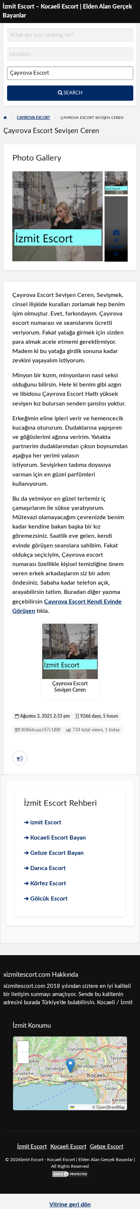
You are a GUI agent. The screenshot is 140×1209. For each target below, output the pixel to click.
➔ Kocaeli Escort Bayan (55, 838)
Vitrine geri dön (70, 1205)
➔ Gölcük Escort (46, 899)
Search (72, 93)
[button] (70, 1065)
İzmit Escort (32, 1147)
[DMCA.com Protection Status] (70, 1174)
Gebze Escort (106, 1147)
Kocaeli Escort (68, 1147)
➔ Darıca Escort (45, 868)
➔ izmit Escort (42, 822)
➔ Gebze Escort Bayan (54, 853)
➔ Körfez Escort (45, 883)
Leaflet (81, 1107)
